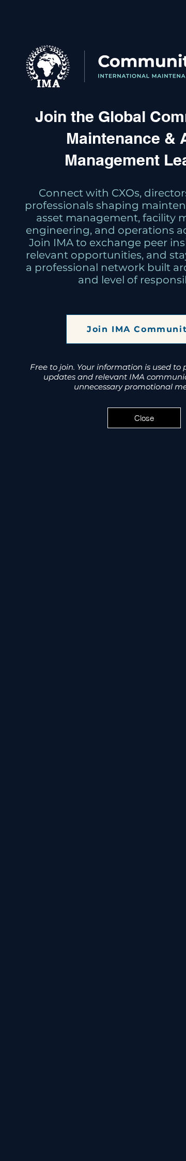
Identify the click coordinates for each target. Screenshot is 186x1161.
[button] (144, 418)
